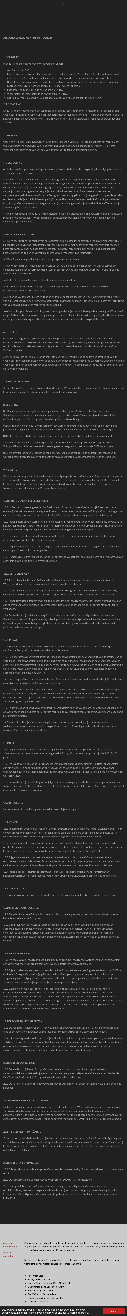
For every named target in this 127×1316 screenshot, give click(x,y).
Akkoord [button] (113, 1311)
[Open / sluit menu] (121, 5)
